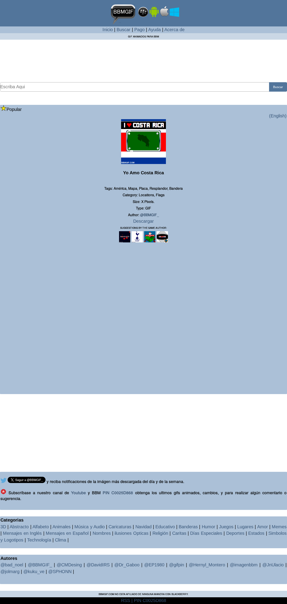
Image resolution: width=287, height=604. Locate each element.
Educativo (165, 526)
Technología (39, 539)
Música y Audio (89, 526)
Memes (279, 526)
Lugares (245, 526)
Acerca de (174, 29)
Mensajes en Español (67, 533)
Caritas (179, 533)
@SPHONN (60, 571)
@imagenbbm (244, 564)
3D (3, 526)
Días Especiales (206, 533)
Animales (61, 526)
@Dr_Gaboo (126, 564)
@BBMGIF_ (149, 214)
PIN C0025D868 (118, 492)
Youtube (78, 492)
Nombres (102, 533)
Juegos (226, 526)
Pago (139, 29)
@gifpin (176, 564)
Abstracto (19, 526)
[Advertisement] (143, 61)
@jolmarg (10, 571)
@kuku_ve (33, 571)
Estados (256, 533)
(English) (278, 115)
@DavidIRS (98, 564)
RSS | (127, 600)
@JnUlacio (273, 564)
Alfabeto (41, 526)
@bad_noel (11, 564)
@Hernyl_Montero (207, 564)
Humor (208, 526)
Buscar (123, 29)
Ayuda (154, 29)
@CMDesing (69, 564)
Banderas (188, 526)
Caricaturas (120, 526)
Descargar (143, 221)
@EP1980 (154, 564)
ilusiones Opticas (131, 533)
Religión (160, 533)
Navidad (143, 526)
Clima (60, 539)
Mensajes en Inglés (22, 533)
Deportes (235, 533)
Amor (262, 526)
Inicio (107, 29)
